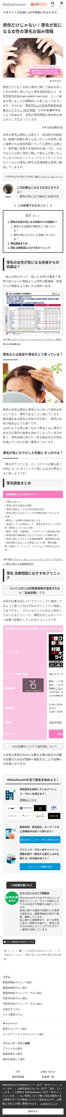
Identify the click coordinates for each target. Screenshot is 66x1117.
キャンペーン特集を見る (40, 866)
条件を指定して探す (14, 1059)
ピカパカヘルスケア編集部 (34, 893)
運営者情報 (18, 1076)
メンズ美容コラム (13, 1014)
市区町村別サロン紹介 (15, 998)
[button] (59, 619)
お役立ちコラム (11, 1009)
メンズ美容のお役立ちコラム (20, 941)
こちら (59, 688)
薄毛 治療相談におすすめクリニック (30, 247)
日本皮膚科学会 (55, 127)
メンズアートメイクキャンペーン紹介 (23, 1034)
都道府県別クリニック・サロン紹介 (22, 993)
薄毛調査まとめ (19, 243)
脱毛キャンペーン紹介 (15, 1028)
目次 (28, 215)
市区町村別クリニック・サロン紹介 (22, 1003)
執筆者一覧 (48, 1076)
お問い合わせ (48, 1071)
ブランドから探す (13, 1048)
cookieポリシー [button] (49, 1103)
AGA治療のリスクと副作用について (34, 746)
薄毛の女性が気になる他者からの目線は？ (33, 222)
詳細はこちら (28, 800)
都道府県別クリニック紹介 (17, 982)
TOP (17, 1071)
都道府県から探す (13, 1053)
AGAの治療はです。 (35, 590)
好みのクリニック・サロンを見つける (40, 839)
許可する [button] (33, 1111)
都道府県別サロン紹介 (15, 987)
